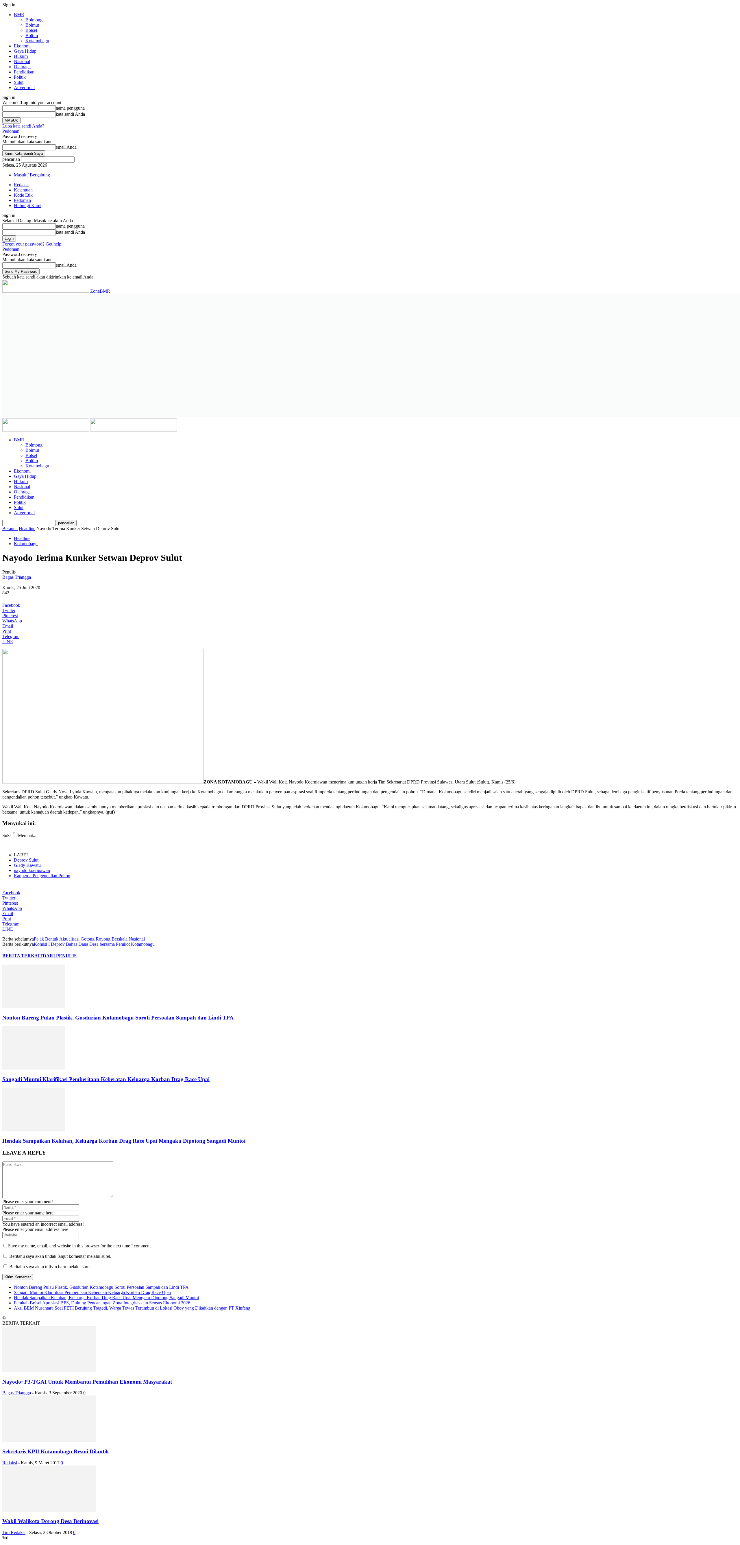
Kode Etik (23, 195)
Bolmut (32, 25)
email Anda (66, 147)
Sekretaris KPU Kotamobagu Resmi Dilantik (55, 1451)
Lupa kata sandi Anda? (23, 125)
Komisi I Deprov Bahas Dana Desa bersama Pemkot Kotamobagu (94, 944)
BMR (19, 14)
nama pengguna (70, 108)
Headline (27, 528)
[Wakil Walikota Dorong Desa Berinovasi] (49, 1510)
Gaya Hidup (25, 51)
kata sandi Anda (70, 114)
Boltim (31, 35)
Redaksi (21, 184)
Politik (20, 77)
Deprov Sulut (26, 860)
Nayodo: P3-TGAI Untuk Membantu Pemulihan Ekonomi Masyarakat (87, 1382)
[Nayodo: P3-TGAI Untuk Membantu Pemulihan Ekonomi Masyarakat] (49, 1370)
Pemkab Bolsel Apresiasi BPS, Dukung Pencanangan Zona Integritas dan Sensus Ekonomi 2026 (102, 1302)
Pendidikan (24, 71)
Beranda (10, 528)
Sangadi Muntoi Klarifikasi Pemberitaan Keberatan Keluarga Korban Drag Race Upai (106, 1079)
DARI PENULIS (60, 955)
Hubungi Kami (27, 205)
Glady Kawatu (27, 865)
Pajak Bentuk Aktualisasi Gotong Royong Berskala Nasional (89, 938)
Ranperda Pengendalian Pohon (42, 875)
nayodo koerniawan (32, 870)
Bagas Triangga (16, 577)
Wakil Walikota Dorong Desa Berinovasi (50, 1521)
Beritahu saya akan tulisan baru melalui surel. (50, 1266)
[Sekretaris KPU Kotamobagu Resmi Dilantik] (49, 1440)
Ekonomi (22, 45)
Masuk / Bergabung (32, 174)
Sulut (18, 82)
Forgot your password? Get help (31, 243)
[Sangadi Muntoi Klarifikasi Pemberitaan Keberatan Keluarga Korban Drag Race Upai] (33, 1067)
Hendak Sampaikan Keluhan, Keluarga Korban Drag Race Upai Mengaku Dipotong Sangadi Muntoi (123, 1141)
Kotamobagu (37, 40)
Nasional (22, 61)
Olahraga (22, 66)
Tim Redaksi (13, 1532)
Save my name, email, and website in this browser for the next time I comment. (80, 1245)
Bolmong (33, 19)
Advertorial (24, 87)
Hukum (21, 56)
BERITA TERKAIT (22, 955)
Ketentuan (23, 189)
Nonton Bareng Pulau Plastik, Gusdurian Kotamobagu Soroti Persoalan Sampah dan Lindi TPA (118, 1018)
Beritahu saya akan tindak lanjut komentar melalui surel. (60, 1256)
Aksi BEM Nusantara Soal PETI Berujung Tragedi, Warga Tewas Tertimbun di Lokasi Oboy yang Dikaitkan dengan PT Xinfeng (132, 1308)
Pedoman (10, 131)
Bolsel (31, 30)
